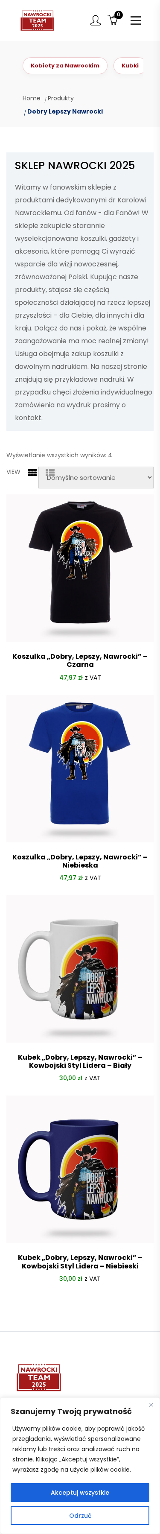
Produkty (61, 98)
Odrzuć (80, 1515)
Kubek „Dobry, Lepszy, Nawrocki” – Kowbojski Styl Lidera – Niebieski (80, 1262)
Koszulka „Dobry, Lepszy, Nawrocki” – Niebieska (80, 861)
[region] (80, 1465)
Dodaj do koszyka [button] (80, 1299)
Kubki (130, 65)
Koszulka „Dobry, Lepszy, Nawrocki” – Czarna (80, 660)
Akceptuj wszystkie (80, 1492)
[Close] (151, 1405)
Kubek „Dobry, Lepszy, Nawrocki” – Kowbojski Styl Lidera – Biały (80, 1061)
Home (32, 98)
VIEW (13, 472)
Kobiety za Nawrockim (65, 65)
